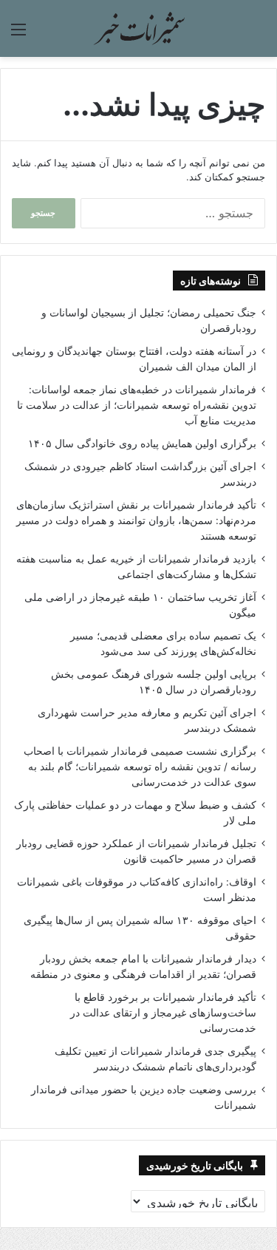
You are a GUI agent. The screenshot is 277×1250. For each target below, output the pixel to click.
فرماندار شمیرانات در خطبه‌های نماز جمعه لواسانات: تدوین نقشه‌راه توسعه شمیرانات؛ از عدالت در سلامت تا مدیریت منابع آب (136, 405)
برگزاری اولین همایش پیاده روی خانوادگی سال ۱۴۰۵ (142, 443)
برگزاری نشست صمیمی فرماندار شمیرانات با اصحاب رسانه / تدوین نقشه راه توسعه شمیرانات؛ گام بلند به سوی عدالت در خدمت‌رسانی (140, 766)
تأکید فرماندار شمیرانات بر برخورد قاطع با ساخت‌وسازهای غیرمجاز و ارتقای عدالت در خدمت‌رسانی (163, 1012)
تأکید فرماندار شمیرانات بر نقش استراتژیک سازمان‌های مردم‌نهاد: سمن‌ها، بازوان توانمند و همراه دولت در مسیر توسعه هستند (136, 520)
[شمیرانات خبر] (139, 28)
